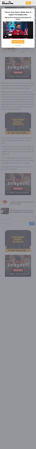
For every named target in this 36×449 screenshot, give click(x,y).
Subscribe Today (18, 42)
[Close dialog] (32, 10)
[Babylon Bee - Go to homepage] (7, 3)
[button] (33, 3)
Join (28, 3)
